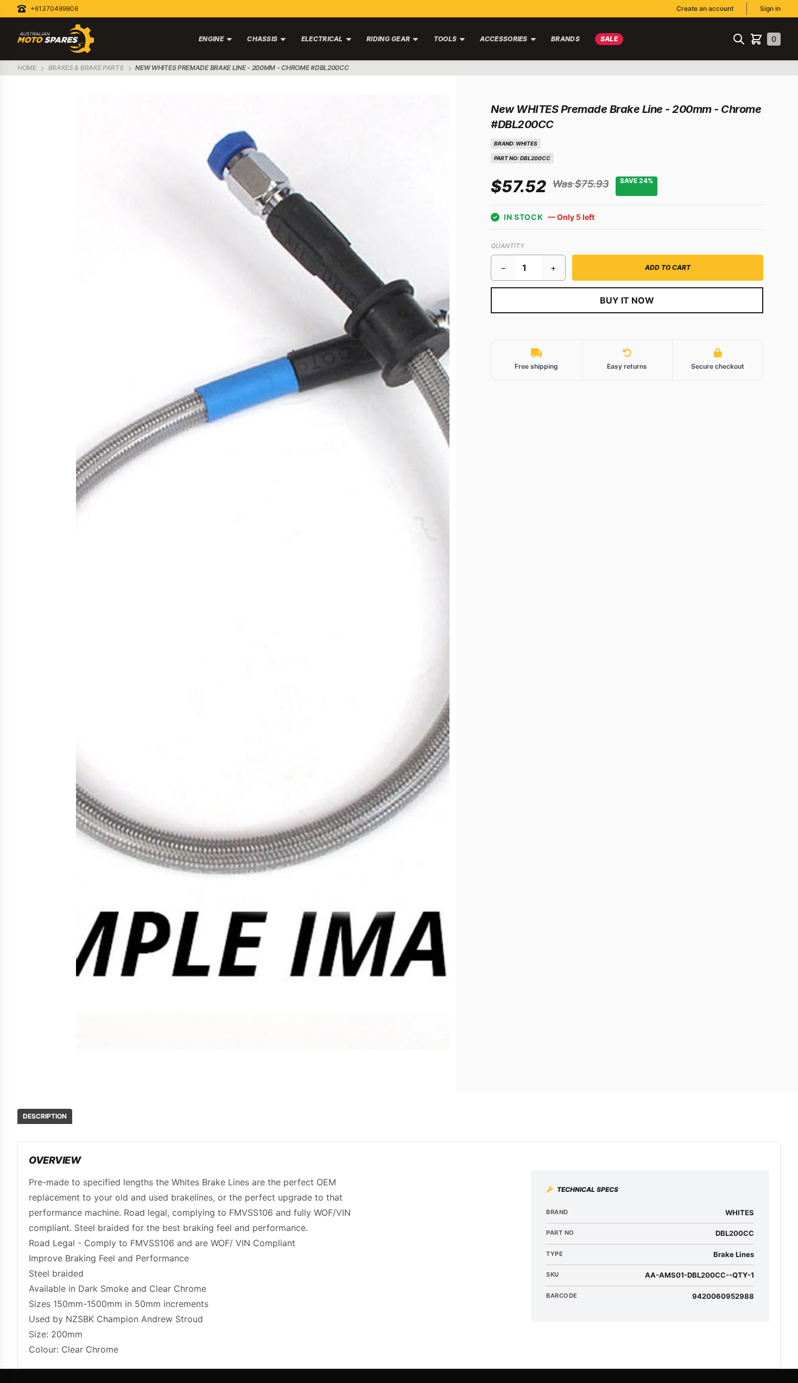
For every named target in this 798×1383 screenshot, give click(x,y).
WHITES (526, 143)
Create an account (704, 8)
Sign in (770, 8)
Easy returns (627, 366)
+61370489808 (54, 8)
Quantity (507, 246)
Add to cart (668, 267)
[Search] (739, 39)
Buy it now (627, 300)
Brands (565, 39)
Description (45, 1116)
